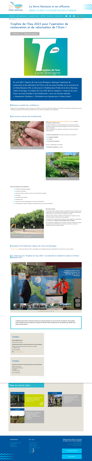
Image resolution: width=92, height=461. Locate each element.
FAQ (34, 443)
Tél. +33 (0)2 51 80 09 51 (71, 450)
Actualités (13, 19)
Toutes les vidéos (32, 446)
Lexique (30, 443)
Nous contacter (71, 456)
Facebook (31, 450)
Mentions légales (13, 446)
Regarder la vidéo (14, 249)
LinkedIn (31, 451)
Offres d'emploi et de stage (15, 442)
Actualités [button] (12, 16)
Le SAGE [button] (42, 16)
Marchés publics (13, 443)
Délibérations (13, 445)
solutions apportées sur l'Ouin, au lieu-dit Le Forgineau (61, 121)
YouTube (31, 448)
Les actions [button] (50, 16)
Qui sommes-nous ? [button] (22, 16)
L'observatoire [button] (59, 16)
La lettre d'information (33, 442)
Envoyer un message (18, 351)
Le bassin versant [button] (33, 16)
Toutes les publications (33, 445)
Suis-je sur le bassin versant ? (35, 447)
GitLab (30, 452)
